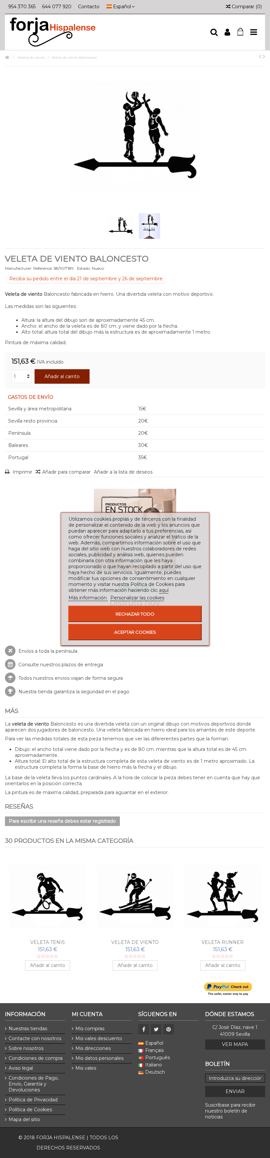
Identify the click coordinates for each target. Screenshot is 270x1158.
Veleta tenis (47, 942)
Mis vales (85, 1068)
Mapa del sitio (24, 1119)
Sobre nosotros (26, 1048)
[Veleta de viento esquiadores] (135, 897)
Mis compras (89, 1029)
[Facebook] (143, 1029)
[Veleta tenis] (47, 897)
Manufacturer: (18, 268)
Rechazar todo (135, 614)
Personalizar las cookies (137, 598)
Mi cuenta (87, 1014)
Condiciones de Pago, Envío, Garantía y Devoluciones (34, 1084)
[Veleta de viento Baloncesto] (120, 226)
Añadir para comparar (66, 472)
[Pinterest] (168, 1029)
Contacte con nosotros (35, 1038)
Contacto (88, 7)
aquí (164, 590)
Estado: (84, 268)
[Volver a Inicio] (7, 57)
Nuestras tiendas (28, 1029)
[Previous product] (260, 56)
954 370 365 (22, 7)
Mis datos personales (99, 1058)
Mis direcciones (93, 1048)
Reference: (43, 268)
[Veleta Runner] (222, 897)
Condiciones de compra (36, 1058)
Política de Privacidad (33, 1100)
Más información (88, 598)
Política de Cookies (30, 1110)
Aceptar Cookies (135, 632)
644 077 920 (56, 7)
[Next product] (264, 56)
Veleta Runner (223, 942)
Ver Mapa (235, 1044)
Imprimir (21, 472)
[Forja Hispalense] (107, 32)
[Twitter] (156, 1029)
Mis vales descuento (98, 1038)
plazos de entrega (82, 665)
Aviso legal (21, 1068)
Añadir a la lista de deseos (123, 472)
